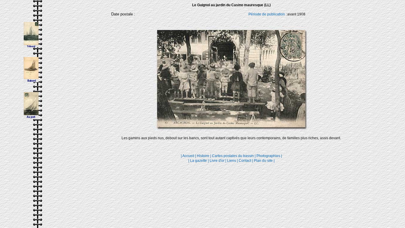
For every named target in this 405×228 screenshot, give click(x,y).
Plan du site (263, 161)
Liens (231, 161)
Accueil (188, 156)
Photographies (268, 156)
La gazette (198, 161)
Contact (245, 161)
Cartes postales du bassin (233, 156)
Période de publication (266, 14)
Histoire (203, 156)
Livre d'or (217, 161)
